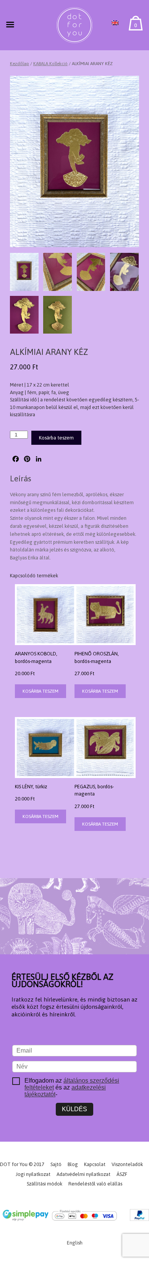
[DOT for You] (74, 25)
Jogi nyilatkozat (33, 1174)
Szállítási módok (44, 1184)
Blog (73, 1164)
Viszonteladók (127, 1164)
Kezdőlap (19, 63)
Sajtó (56, 1164)
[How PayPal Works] (139, 1216)
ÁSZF (122, 1174)
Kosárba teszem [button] (40, 691)
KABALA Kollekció (50, 63)
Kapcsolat (94, 1164)
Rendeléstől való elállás (95, 1184)
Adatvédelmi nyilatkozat (83, 1174)
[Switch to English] (115, 23)
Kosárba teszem (56, 438)
